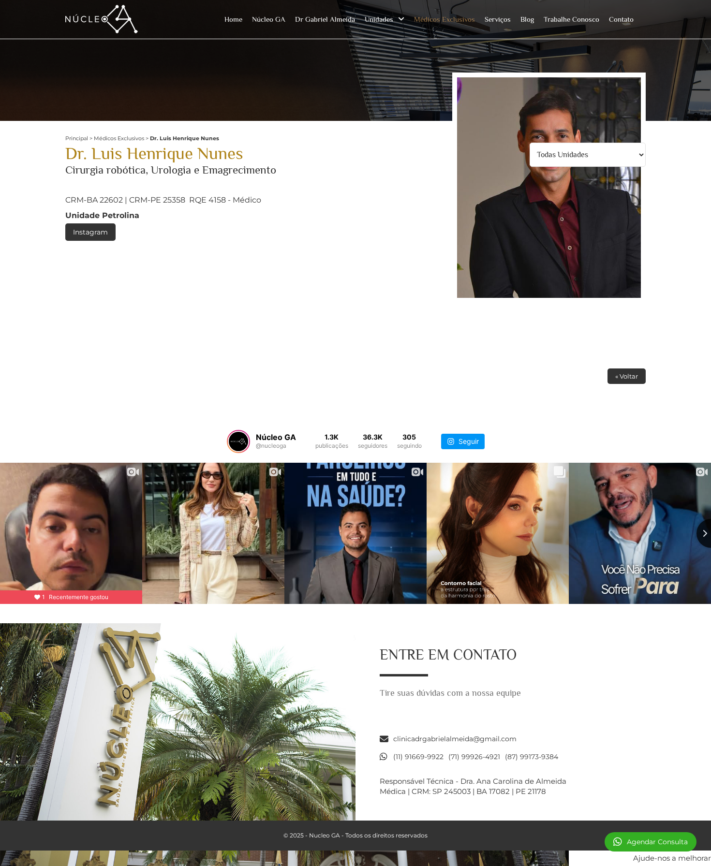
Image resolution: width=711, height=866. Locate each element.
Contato (621, 19)
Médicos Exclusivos (444, 19)
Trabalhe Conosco (571, 19)
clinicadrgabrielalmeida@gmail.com (455, 738)
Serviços (498, 19)
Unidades (379, 19)
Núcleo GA (268, 19)
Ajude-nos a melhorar (672, 858)
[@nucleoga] (238, 441)
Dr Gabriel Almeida (325, 19)
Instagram (90, 232)
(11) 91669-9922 (418, 756)
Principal (76, 138)
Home (233, 19)
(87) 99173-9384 (531, 756)
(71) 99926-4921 (474, 756)
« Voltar (626, 376)
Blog (527, 19)
